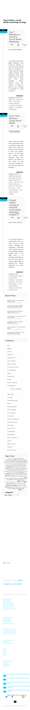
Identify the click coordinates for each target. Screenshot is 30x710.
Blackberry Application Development (10, 632)
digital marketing (13, 176)
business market (15, 467)
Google (9, 373)
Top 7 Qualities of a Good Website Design (16, 327)
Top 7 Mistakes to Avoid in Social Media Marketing (15, 37)
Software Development (13, 419)
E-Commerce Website (11, 470)
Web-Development (12, 437)
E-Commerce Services (13, 367)
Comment (25, 45)
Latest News (10, 394)
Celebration (10, 354)
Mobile (9, 403)
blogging (9, 348)
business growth (17, 466)
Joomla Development (7, 618)
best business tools (19, 461)
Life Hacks (10, 397)
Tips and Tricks (11, 428)
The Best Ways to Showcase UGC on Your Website (16, 317)
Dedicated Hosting (6, 664)
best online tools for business (10, 463)
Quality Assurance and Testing (8, 609)
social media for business (15, 187)
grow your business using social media (15, 180)
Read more (19, 95)
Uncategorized (11, 431)
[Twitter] (6, 697)
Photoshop (5, 653)
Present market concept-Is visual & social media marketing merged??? (15, 207)
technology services (22, 487)
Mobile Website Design (7, 602)
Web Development (18, 488)
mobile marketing (14, 474)
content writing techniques (21, 469)
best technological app (19, 464)
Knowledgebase (11, 385)
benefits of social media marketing (16, 278)
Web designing (11, 434)
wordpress (10, 447)
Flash (4, 652)
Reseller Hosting (6, 665)
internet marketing (12, 382)
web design (10, 488)
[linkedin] (18, 697)
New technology (10, 476)
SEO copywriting (18, 479)
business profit (10, 469)
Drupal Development (7, 621)
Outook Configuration (16, 389)
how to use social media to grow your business (16, 184)
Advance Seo (11, 458)
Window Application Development (9, 633)
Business (17, 174)
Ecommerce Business (18, 471)
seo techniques (13, 482)
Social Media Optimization (8, 643)
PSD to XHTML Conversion (8, 606)
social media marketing (14, 189)
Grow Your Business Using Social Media (15, 119)
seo (25, 477)
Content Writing (11, 361)
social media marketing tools (15, 289)
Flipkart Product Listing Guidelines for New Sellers (16, 301)
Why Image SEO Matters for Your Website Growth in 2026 (15, 333)
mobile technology (22, 474)
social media (18, 97)
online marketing (19, 476)
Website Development (7, 599)
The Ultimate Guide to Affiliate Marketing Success (15, 322)
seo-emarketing (11, 413)
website (9, 440)
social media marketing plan (15, 283)
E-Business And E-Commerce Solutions (10, 607)
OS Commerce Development (8, 623)
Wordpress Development (7, 617)
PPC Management (6, 641)
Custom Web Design (7, 600)
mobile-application (12, 406)
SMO (23, 484)
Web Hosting (5, 663)
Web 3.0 (4, 650)
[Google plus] (23, 697)
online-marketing (11, 409)
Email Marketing (11, 370)
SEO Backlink (9, 479)
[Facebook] (12, 697)
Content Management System (8, 605)
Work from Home (11, 450)
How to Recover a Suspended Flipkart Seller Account (15, 311)
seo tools (10, 483)
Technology (10, 425)
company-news (11, 357)
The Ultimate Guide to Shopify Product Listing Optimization (15, 306)
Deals (4, 667)
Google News (10, 376)
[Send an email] (15, 701)
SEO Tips (22, 481)
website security (11, 444)
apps (8, 345)
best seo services (21, 463)
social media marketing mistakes (14, 102)
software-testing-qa (12, 422)
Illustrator (5, 655)
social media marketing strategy (15, 192)
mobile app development (18, 473)
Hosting (9, 379)
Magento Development (7, 620)
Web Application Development (8, 603)
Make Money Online (12, 400)
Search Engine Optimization (8, 640)
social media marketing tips (15, 108)
